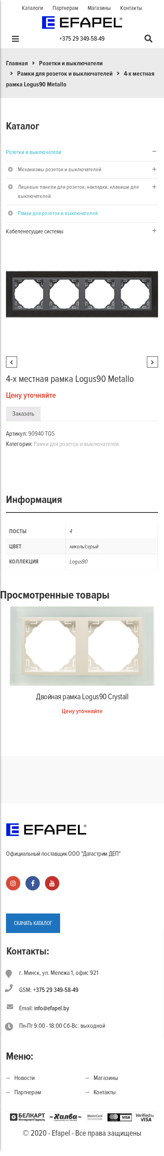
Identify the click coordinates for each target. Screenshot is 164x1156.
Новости (24, 1078)
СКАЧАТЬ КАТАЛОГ (33, 923)
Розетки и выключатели (71, 63)
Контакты (131, 8)
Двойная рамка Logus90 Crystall (82, 697)
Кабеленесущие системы (34, 231)
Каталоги (32, 8)
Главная (17, 63)
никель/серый (84, 546)
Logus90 (79, 561)
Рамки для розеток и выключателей (65, 74)
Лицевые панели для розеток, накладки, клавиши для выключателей (78, 192)
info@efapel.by (51, 1008)
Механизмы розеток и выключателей (60, 169)
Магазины (99, 8)
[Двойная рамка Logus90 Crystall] (82, 645)
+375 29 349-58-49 (82, 39)
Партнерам (65, 8)
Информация (34, 499)
